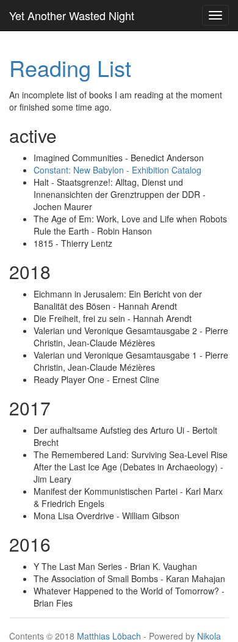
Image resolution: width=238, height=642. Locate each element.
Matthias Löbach (109, 636)
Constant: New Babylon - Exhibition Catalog (117, 170)
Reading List (70, 67)
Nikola (209, 636)
